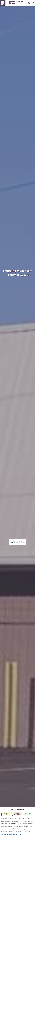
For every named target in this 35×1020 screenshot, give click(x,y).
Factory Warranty (19, 543)
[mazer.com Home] (12, 3)
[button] (29, 3)
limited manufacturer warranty (11, 834)
